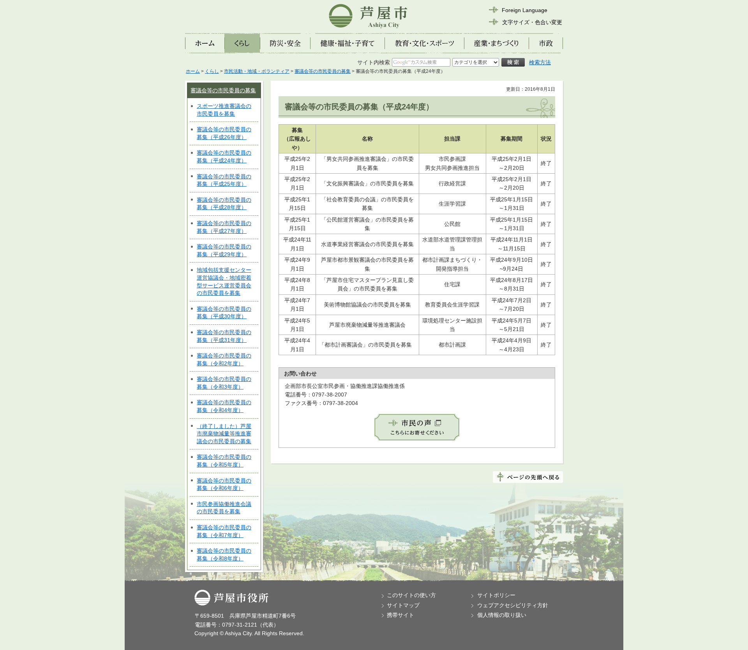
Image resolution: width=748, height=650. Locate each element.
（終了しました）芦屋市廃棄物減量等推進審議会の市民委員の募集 (224, 433)
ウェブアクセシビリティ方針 (512, 605)
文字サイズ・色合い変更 (532, 22)
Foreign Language (524, 10)
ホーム (193, 71)
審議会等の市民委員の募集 (323, 71)
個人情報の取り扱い (501, 615)
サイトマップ (403, 605)
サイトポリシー (496, 595)
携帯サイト (400, 615)
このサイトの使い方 (411, 595)
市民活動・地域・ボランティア (256, 71)
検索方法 (540, 62)
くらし (212, 71)
